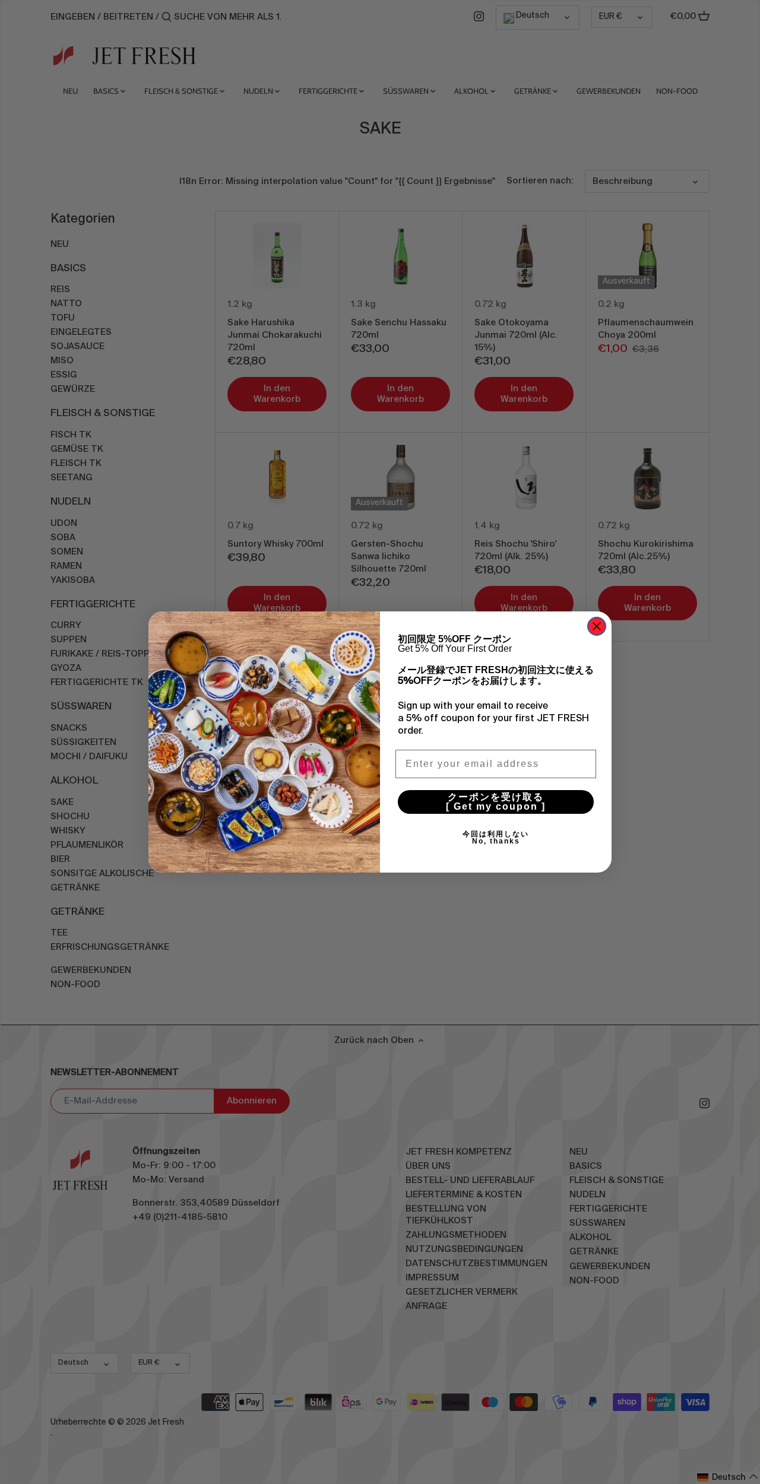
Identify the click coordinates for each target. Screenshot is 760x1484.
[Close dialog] (597, 626)
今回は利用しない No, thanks (529, 837)
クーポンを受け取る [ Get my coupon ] (520, 801)
